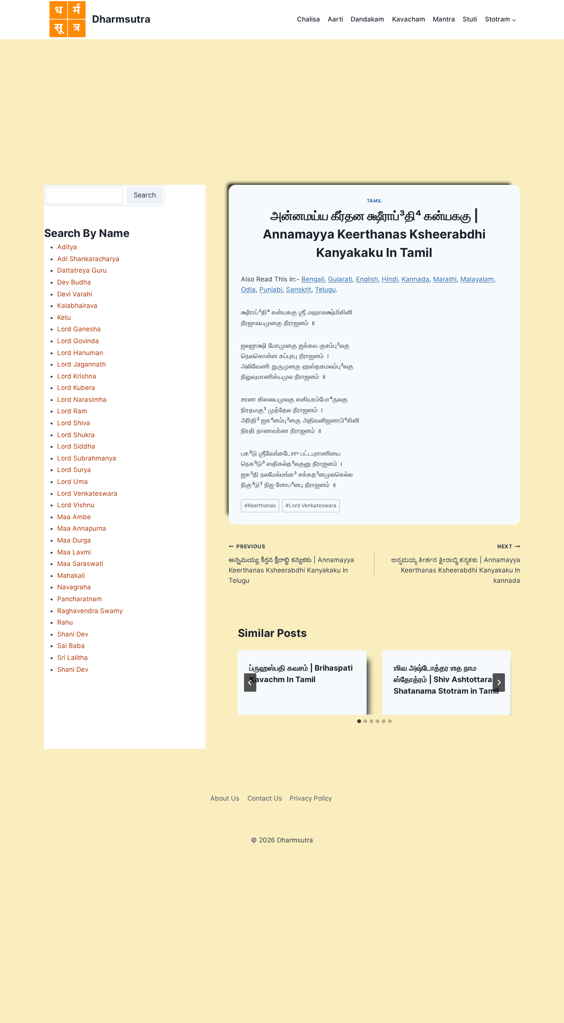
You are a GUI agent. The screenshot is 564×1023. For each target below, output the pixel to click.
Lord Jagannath (81, 364)
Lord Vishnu (75, 505)
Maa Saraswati (80, 563)
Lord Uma (72, 481)
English (367, 279)
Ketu (64, 317)
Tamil (374, 201)
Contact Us (264, 798)
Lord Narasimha (82, 399)
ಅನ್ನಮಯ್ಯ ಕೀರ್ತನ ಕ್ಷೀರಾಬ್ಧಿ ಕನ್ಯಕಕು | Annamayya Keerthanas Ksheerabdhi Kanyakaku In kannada (455, 563)
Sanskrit (298, 289)
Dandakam (367, 19)
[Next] (499, 682)
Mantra (444, 19)
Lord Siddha (76, 446)
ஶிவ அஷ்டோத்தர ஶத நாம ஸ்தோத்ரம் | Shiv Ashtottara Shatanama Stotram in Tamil (446, 679)
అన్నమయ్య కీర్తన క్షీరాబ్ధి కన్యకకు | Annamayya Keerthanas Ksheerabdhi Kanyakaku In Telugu (291, 563)
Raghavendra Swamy (90, 611)
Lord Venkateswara (310, 505)
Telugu (325, 289)
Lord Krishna (76, 376)
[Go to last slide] (250, 682)
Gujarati (340, 279)
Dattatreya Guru (82, 270)
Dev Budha (74, 282)
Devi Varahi (74, 294)
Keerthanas (260, 505)
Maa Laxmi (74, 552)
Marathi (445, 279)
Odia (248, 289)
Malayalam (477, 279)
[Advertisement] (282, 96)
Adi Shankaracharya (88, 259)
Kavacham (408, 19)
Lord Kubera (76, 387)
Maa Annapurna (81, 528)
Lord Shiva (73, 423)
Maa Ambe (74, 517)
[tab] (359, 721)
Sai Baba (71, 646)
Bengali (313, 279)
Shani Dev (72, 634)
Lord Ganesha (79, 329)
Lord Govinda (78, 341)
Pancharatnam (79, 599)
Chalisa (308, 19)
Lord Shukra (76, 435)
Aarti (335, 19)
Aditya (67, 247)
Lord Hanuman (80, 353)
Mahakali (71, 575)
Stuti (470, 19)
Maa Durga (74, 540)
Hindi (390, 279)
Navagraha (74, 587)
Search (145, 195)
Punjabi (270, 289)
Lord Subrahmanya (86, 458)
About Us (224, 798)
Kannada (415, 279)
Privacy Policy (311, 798)
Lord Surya (74, 470)
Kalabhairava (77, 305)
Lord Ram (72, 411)
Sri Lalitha (72, 657)
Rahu (65, 622)
